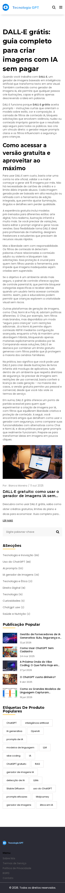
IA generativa (14, 731)
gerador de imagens (18, 805)
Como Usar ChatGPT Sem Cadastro (37, 649)
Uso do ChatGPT (17, 561)
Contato (8, 878)
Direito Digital (14, 587)
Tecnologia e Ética (17, 581)
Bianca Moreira (18, 485)
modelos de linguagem (20, 747)
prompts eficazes (16, 796)
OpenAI (35, 731)
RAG (37, 764)
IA (30, 755)
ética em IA (46, 805)
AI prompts (13, 568)
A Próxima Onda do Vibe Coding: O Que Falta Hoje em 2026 (39, 663)
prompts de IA (14, 739)
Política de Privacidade (17, 868)
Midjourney (42, 796)
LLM (45, 747)
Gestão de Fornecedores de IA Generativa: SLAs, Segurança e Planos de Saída (40, 636)
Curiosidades (14, 600)
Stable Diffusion (15, 788)
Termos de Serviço (14, 863)
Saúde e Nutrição (16, 613)
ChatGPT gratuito (16, 764)
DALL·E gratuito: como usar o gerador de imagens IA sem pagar (31, 494)
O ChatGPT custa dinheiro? (38, 677)
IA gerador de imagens (21, 574)
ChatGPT (11, 723)
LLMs (35, 780)
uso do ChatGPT (42, 788)
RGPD (6, 873)
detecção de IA (15, 780)
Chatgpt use (13, 607)
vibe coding (13, 755)
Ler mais (8, 520)
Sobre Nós (9, 858)
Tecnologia (13, 594)
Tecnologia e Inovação (21, 555)
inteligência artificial (37, 723)
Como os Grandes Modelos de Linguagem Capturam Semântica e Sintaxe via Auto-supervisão (40, 690)
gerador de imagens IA (20, 772)
